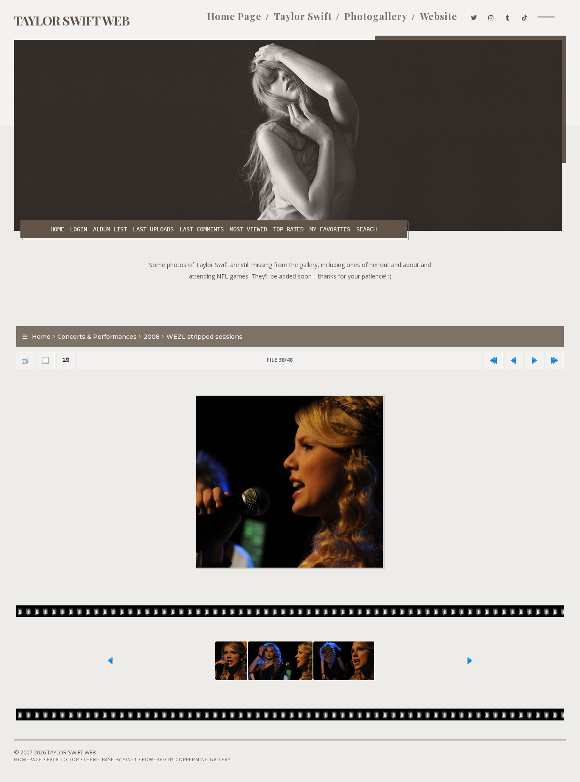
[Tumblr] (508, 16)
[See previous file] (513, 360)
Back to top (63, 759)
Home (57, 229)
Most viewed (248, 229)
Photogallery (376, 16)
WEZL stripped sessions (204, 336)
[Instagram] (491, 16)
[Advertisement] (290, 301)
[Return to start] (493, 360)
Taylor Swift (303, 16)
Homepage (28, 759)
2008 (152, 336)
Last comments (202, 229)
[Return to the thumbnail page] (25, 360)
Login (78, 229)
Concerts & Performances (97, 336)
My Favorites (330, 229)
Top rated (288, 229)
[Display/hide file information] (45, 360)
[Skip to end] (554, 360)
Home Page (234, 16)
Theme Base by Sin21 (110, 759)
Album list (110, 229)
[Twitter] (474, 16)
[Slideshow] (65, 360)
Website (438, 16)
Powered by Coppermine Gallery (186, 759)
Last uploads (153, 229)
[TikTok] (525, 16)
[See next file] (534, 360)
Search (366, 229)
